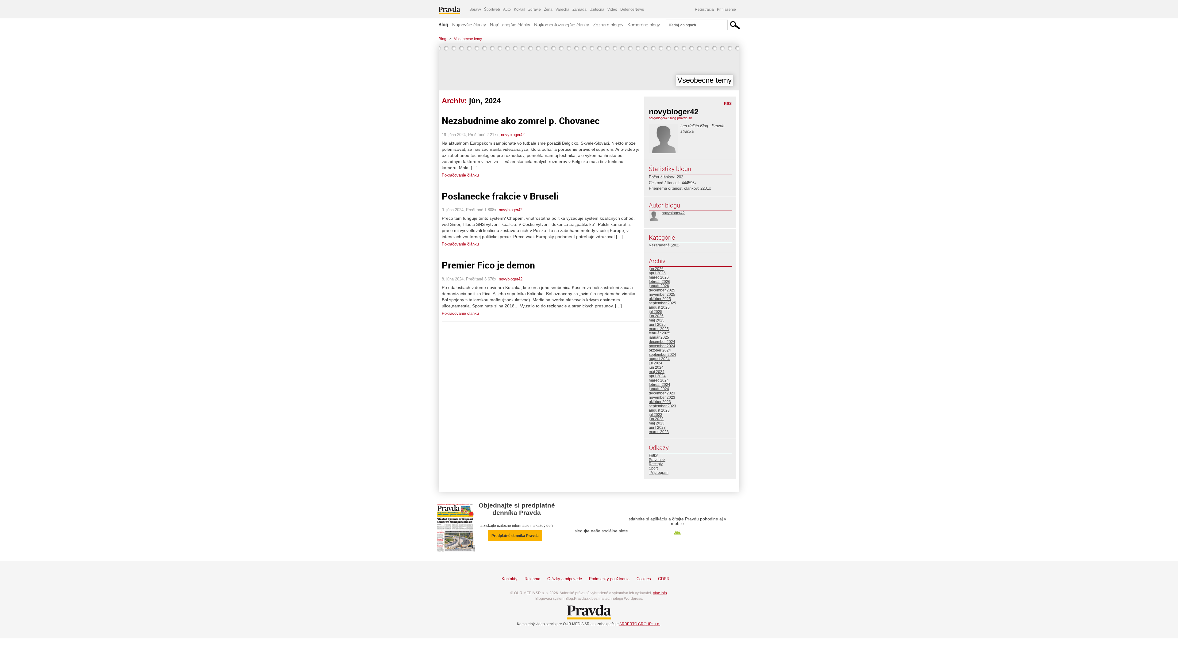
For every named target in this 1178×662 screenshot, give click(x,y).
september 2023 (662, 406)
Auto (507, 9)
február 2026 (659, 282)
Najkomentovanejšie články (561, 24)
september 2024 (662, 354)
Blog (443, 24)
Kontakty (510, 578)
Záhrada (579, 9)
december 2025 (662, 290)
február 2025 (659, 333)
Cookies (644, 578)
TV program (658, 472)
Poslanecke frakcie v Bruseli (500, 196)
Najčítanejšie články (510, 24)
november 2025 (662, 294)
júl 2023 (655, 415)
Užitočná (597, 9)
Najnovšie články (469, 24)
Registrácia (704, 9)
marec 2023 (659, 432)
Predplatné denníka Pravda (515, 536)
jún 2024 (656, 367)
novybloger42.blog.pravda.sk (670, 118)
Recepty (656, 464)
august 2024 (659, 359)
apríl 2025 (657, 324)
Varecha (562, 9)
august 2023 (659, 410)
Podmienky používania (609, 578)
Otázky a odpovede (564, 578)
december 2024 (662, 342)
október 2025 (660, 299)
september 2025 (662, 303)
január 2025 (659, 337)
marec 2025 (659, 329)
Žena (548, 9)
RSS (728, 103)
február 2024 (659, 384)
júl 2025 (655, 312)
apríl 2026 (657, 273)
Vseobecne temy (468, 39)
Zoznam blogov (608, 24)
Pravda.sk (657, 460)
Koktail (519, 9)
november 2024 (662, 346)
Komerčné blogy (643, 24)
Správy (475, 9)
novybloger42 (513, 134)
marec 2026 (659, 277)
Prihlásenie (726, 9)
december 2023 (662, 393)
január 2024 (659, 389)
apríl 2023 (657, 427)
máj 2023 (656, 423)
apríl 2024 (657, 376)
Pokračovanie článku (460, 175)
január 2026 (659, 286)
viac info (660, 593)
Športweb (492, 9)
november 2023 (662, 397)
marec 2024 (659, 380)
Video (612, 9)
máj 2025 (656, 320)
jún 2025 (656, 316)
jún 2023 (656, 419)
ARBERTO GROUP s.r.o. (639, 624)
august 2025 (659, 307)
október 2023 (660, 402)
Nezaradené (659, 245)
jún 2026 (656, 269)
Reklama (532, 578)
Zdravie (534, 9)
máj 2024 (656, 372)
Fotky (653, 455)
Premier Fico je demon (488, 265)
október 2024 (660, 350)
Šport (653, 468)
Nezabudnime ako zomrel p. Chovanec (521, 120)
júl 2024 (655, 363)
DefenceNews (632, 9)
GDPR (663, 578)
